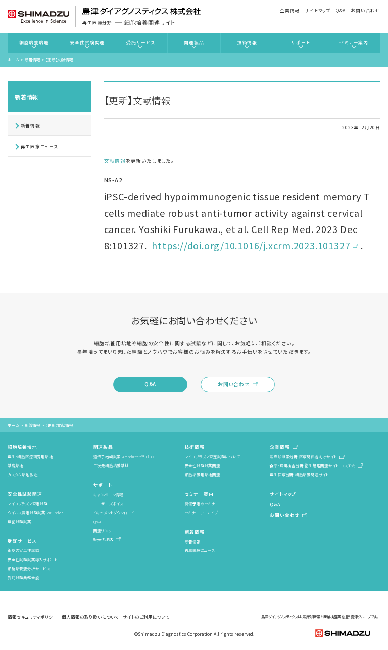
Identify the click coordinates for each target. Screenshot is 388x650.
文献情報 (115, 160)
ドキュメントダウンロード (113, 512)
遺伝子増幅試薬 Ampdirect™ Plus (124, 456)
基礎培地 (15, 465)
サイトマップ (318, 10)
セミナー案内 (354, 42)
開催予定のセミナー (202, 503)
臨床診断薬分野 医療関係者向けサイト (303, 456)
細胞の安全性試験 (23, 550)
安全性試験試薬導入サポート (33, 559)
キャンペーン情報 (108, 494)
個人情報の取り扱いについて (90, 617)
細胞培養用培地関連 (202, 474)
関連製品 (194, 42)
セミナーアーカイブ (201, 512)
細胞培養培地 (34, 42)
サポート (300, 42)
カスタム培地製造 (22, 474)
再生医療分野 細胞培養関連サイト (299, 474)
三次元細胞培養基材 (111, 465)
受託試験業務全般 (23, 577)
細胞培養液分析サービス (29, 568)
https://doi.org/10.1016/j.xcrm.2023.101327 (251, 245)
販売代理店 (103, 539)
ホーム (13, 59)
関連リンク (102, 530)
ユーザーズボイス (108, 503)
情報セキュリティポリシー (32, 617)
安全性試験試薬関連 (202, 465)
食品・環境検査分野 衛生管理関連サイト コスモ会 (312, 465)
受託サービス (140, 42)
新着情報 (32, 59)
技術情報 (247, 42)
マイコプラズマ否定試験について (212, 456)
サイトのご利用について (146, 617)
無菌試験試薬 (19, 521)
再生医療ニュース (39, 146)
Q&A (341, 10)
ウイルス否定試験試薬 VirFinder (35, 512)
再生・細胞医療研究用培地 (30, 456)
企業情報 (290, 10)
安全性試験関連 (87, 42)
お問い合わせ (365, 10)
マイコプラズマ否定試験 (28, 503)
